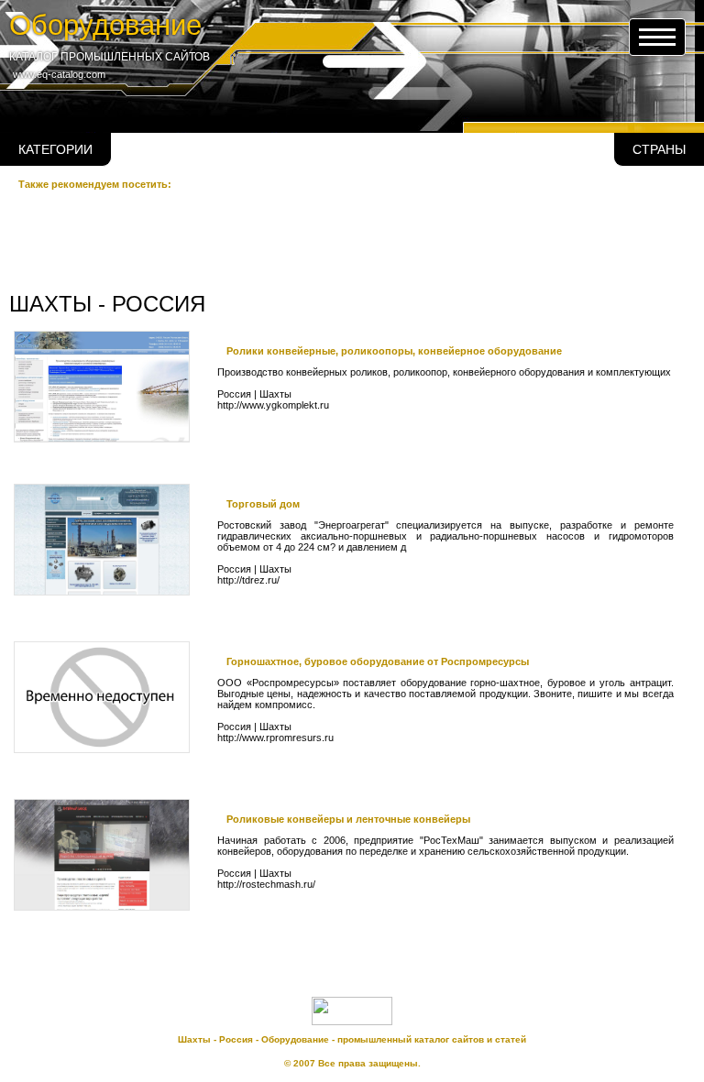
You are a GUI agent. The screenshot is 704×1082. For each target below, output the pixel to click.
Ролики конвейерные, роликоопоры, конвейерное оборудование (394, 350)
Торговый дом (263, 503)
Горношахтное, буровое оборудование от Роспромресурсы (377, 661)
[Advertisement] (333, 245)
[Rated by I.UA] (352, 1021)
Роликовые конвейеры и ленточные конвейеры (348, 819)
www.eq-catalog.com (59, 74)
